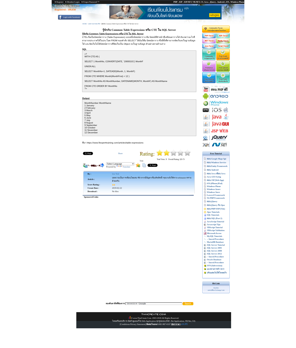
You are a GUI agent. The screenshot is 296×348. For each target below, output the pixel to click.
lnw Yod (115, 174)
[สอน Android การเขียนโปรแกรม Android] (216, 99)
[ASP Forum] (223, 37)
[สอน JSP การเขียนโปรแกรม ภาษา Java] (216, 134)
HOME (84, 24)
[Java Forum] (209, 48)
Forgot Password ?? (91, 2)
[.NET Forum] (209, 42)
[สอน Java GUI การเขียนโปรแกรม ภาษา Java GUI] (216, 127)
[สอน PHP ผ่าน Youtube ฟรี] (216, 92)
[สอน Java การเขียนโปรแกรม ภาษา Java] (216, 120)
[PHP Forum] (209, 37)
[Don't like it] (166, 155)
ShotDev (216, 288)
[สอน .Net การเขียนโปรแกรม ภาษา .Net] (216, 147)
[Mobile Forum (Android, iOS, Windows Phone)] (223, 42)
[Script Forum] (223, 48)
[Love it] (187, 155)
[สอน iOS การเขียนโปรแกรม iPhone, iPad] (216, 113)
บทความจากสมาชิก (94, 24)
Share (120, 153)
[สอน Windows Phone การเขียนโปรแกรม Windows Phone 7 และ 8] (216, 106)
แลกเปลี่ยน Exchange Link (216, 290)
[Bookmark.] (138, 166)
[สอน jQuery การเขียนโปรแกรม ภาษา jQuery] (216, 140)
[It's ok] (173, 155)
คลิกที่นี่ (184, 324)
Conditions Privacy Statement (132, 324)
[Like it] (180, 155)
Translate (126, 167)
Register (59, 2)
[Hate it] (159, 155)
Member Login (73, 2)
